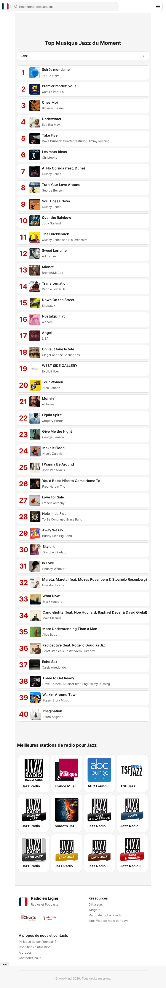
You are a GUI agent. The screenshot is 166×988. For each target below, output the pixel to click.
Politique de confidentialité (37, 941)
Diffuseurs (95, 904)
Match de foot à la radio (105, 915)
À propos (25, 952)
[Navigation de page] (158, 6)
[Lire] (34, 72)
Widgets (94, 910)
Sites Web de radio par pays (108, 920)
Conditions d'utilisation (34, 947)
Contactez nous (30, 958)
